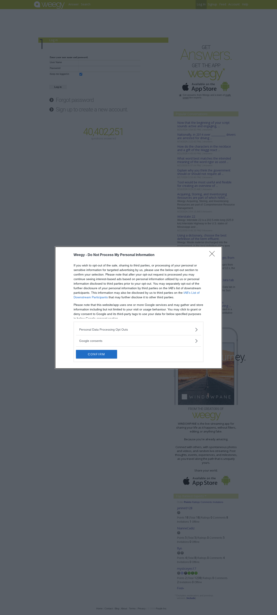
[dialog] (138, 308)
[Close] (213, 255)
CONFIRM (96, 354)
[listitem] (138, 329)
